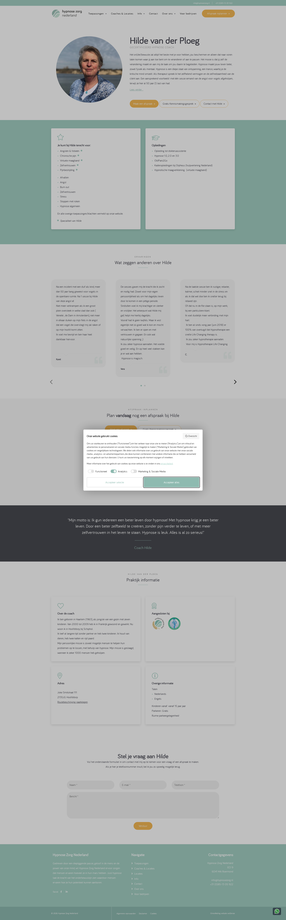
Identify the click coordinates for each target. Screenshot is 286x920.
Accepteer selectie (114, 482)
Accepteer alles (171, 482)
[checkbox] (97, 471)
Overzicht (192, 436)
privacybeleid (167, 463)
